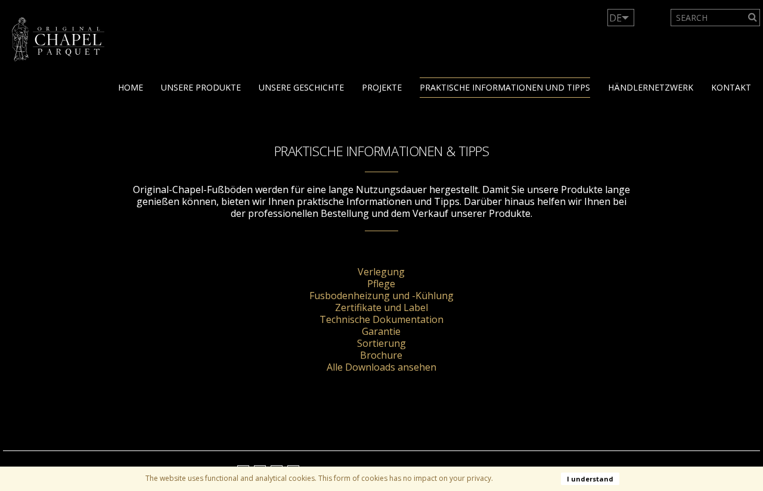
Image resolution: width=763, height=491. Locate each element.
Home (130, 87)
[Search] (752, 17)
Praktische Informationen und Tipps (505, 87)
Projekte (382, 87)
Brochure (381, 355)
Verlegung (381, 271)
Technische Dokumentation (381, 319)
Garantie (381, 331)
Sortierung (381, 343)
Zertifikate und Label (381, 307)
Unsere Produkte (201, 87)
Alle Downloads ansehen (381, 367)
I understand (590, 478)
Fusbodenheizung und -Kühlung (381, 295)
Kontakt (731, 87)
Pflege (381, 283)
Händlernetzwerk (650, 87)
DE (615, 17)
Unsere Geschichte (301, 87)
